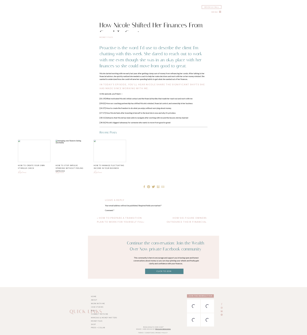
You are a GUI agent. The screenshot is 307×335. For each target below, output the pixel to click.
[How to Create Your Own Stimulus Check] (34, 151)
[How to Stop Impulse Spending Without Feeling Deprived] (72, 151)
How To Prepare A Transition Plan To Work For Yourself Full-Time (121, 222)
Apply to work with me (157, 173)
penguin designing (163, 329)
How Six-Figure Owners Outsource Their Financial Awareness (187, 222)
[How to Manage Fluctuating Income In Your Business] (110, 151)
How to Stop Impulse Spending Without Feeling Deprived (69, 168)
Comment (109, 210)
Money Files (106, 37)
